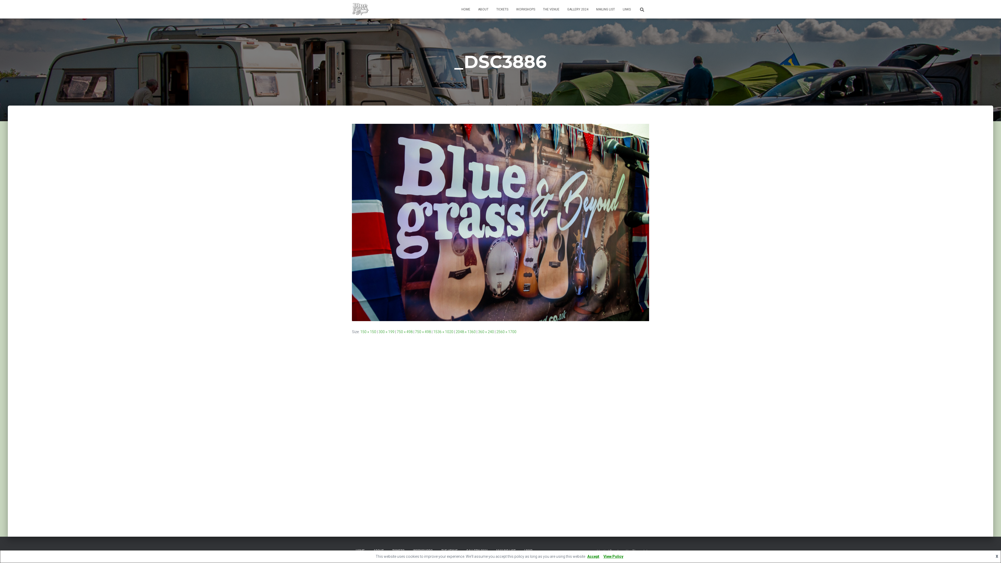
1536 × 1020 (443, 332)
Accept (593, 556)
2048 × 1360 (466, 332)
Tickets (502, 9)
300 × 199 (386, 332)
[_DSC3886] (500, 222)
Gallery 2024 (577, 9)
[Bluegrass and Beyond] (360, 9)
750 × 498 (405, 332)
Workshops (525, 9)
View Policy (613, 556)
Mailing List (605, 9)
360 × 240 (486, 332)
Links (627, 9)
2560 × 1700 (506, 332)
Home (465, 9)
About (483, 9)
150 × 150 (368, 332)
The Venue (551, 9)
